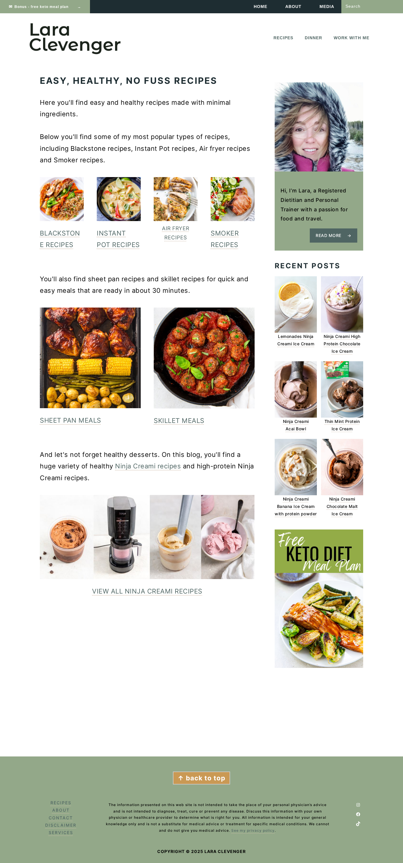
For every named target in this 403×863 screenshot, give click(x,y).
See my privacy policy (253, 830)
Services (61, 832)
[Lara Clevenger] (76, 53)
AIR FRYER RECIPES (175, 233)
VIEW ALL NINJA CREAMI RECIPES (147, 591)
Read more (328, 235)
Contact (61, 817)
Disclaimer (60, 825)
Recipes (60, 802)
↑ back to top (201, 778)
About (61, 810)
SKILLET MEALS (179, 420)
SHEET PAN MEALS (70, 420)
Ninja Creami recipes (148, 466)
